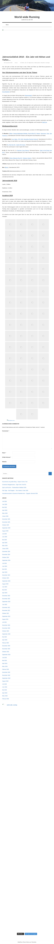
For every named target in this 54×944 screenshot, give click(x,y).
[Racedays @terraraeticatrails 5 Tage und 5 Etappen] (27, 779)
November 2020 (6, 628)
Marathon (43, 62)
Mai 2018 (4, 690)
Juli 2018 (4, 684)
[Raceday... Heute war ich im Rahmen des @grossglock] (27, 719)
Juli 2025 (4, 533)
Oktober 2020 (5, 631)
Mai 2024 (4, 569)
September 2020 (6, 634)
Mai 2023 (4, 589)
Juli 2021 (4, 622)
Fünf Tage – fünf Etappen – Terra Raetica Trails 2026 (15, 490)
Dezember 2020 (6, 625)
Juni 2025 (4, 536)
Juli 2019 (4, 657)
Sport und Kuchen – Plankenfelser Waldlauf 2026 (14, 487)
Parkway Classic (27, 158)
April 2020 (4, 639)
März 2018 (4, 695)
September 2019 (6, 654)
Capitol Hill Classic (20, 144)
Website (4, 461)
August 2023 (5, 584)
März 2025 (4, 545)
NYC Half (20, 139)
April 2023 (4, 592)
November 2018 (6, 675)
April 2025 (4, 542)
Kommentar (5, 431)
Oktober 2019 (5, 651)
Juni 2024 (4, 566)
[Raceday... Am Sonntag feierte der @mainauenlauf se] (27, 814)
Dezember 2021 (6, 607)
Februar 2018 (5, 698)
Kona (48, 133)
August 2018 (5, 681)
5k (27, 62)
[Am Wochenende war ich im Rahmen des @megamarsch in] (10, 856)
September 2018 (6, 678)
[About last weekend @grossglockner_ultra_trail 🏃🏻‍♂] (10, 717)
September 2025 (6, 528)
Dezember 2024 (6, 551)
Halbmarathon (37, 62)
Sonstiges (47, 62)
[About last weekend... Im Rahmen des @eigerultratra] (44, 721)
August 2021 (5, 619)
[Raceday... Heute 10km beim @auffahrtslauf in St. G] (44, 851)
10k (25, 62)
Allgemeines (31, 62)
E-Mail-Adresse (6, 457)
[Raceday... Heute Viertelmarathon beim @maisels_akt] (44, 882)
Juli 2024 (4, 563)
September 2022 (6, 601)
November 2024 (6, 554)
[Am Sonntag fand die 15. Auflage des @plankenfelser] (27, 749)
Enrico (16, 62)
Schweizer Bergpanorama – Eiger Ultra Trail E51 (14, 484)
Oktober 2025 (5, 525)
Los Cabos (14, 139)
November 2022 (6, 598)
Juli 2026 (4, 501)
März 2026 (4, 513)
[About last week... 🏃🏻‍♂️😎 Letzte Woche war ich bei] (10, 778)
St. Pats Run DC (11, 144)
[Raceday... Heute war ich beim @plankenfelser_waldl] (44, 746)
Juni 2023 (4, 586)
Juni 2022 (4, 604)
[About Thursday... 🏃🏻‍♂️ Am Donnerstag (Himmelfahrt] (27, 854)
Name (4, 452)
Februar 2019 (5, 669)
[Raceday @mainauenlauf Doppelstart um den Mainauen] (44, 812)
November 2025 (6, 522)
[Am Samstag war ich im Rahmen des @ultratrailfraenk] (27, 916)
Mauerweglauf (28, 95)
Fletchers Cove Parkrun (23, 150)
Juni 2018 (4, 687)
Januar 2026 (5, 516)
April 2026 (4, 510)
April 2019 (4, 663)
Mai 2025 (4, 539)
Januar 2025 (5, 548)
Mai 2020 (4, 637)
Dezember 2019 (6, 645)
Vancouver (43, 133)
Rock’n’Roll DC (32, 133)
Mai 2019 (4, 660)
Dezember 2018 (6, 672)
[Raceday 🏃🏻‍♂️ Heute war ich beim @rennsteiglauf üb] (10, 908)
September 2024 (6, 560)
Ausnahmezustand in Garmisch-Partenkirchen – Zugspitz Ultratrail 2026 (20, 493)
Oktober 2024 (5, 557)
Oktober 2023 (5, 578)
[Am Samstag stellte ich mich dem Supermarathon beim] (27, 883)
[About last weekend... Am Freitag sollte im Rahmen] (44, 782)
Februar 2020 (5, 642)
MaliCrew (44, 122)
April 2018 (4, 693)
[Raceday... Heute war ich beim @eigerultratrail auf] (10, 743)
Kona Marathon (6, 91)
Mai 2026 (4, 507)
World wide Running (27, 17)
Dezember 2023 (6, 575)
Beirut (6, 167)
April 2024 (4, 572)
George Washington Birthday (20, 133)
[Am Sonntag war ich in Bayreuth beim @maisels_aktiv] (10, 885)
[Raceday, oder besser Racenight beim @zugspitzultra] (10, 820)
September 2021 (6, 616)
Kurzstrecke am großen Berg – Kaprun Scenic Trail (14, 481)
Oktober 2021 (5, 613)
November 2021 (6, 610)
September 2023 (6, 581)
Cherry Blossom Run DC (16, 158)
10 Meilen (22, 62)
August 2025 (5, 531)
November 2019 (6, 648)
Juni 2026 (4, 504)
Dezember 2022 (6, 595)
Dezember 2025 (6, 519)
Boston (38, 133)
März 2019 (4, 666)
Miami (11, 133)
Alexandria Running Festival (30, 139)
